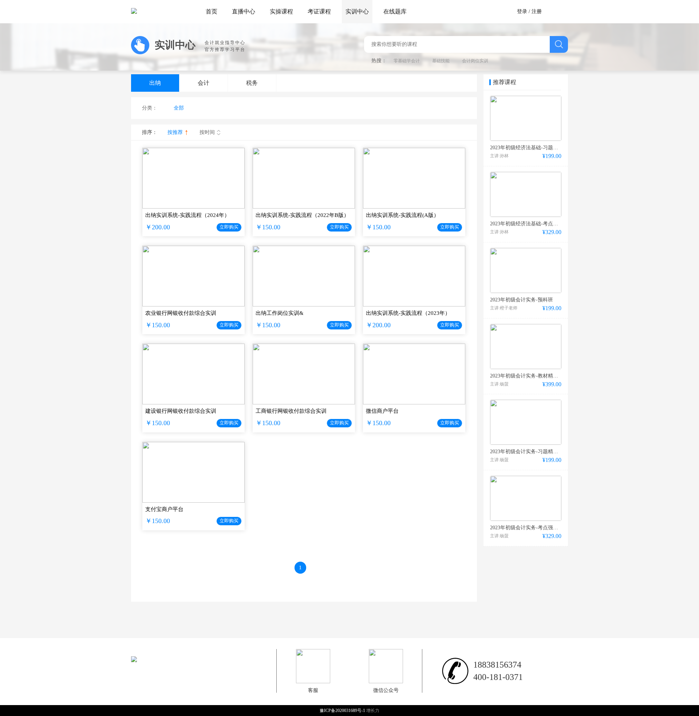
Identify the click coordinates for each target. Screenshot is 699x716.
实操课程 (281, 11)
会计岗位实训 (475, 60)
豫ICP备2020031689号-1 (343, 710)
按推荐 (175, 132)
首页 (211, 11)
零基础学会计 (407, 60)
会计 (203, 83)
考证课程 (319, 11)
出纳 (155, 83)
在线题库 (395, 11)
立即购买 (229, 227)
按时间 (207, 132)
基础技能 (441, 60)
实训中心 (357, 11)
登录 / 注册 (529, 11)
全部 (179, 108)
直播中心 (243, 11)
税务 (252, 83)
